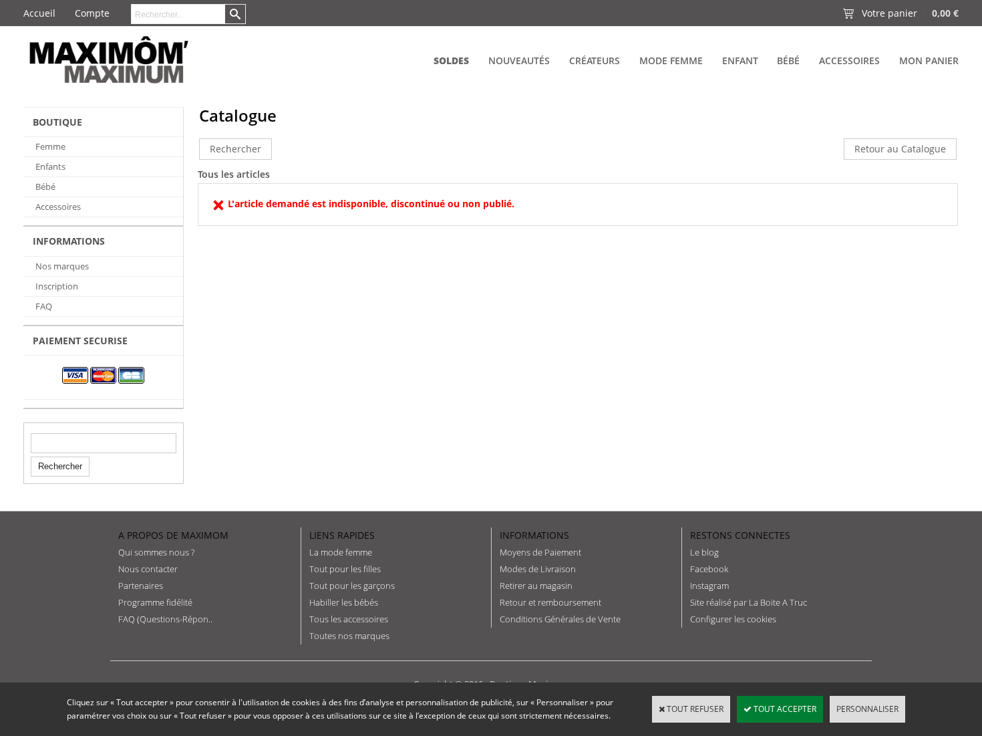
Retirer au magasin (536, 586)
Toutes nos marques (349, 636)
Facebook (709, 569)
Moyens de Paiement (540, 552)
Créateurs (594, 60)
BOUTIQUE (57, 122)
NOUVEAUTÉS (519, 60)
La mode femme (340, 552)
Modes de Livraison (538, 569)
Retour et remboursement (550, 602)
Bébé (788, 60)
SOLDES (451, 60)
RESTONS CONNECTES (740, 535)
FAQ (43, 306)
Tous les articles (234, 174)
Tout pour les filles (345, 569)
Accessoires (849, 60)
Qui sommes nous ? (156, 552)
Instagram (709, 586)
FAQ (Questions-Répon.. (165, 619)
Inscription (56, 286)
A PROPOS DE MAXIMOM (173, 535)
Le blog (704, 552)
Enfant (740, 60)
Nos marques (62, 266)
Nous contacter (148, 569)
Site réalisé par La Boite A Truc (748, 602)
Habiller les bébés (343, 602)
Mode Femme (671, 60)
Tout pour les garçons (352, 586)
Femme (50, 146)
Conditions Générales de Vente (560, 619)
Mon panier (929, 60)
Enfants (50, 166)
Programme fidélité (155, 602)
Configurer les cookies (733, 619)
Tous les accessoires (348, 619)
